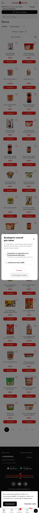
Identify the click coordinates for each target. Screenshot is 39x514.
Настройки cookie (30, 504)
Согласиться (9, 504)
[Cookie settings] (36, 511)
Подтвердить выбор (19, 275)
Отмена (19, 270)
